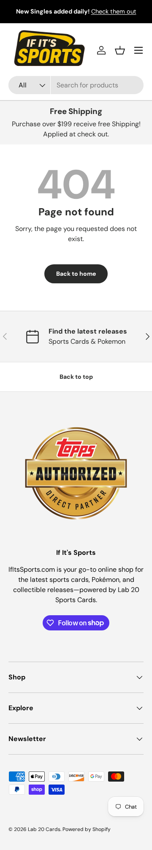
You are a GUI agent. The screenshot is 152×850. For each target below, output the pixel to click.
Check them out (113, 11)
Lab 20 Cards (44, 829)
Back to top (76, 376)
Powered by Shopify (86, 829)
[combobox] (76, 85)
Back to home (76, 273)
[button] (120, 50)
